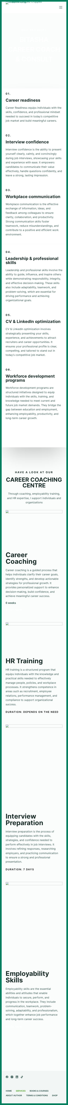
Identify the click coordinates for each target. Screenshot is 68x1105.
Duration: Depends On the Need (32, 712)
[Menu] (60, 7)
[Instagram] (12, 1077)
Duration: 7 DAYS (20, 869)
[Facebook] (7, 1077)
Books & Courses (39, 1091)
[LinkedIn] (17, 1077)
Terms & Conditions (37, 1095)
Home (9, 1091)
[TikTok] (22, 1077)
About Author (14, 1095)
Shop (55, 1095)
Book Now (14, 124)
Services (21, 1091)
